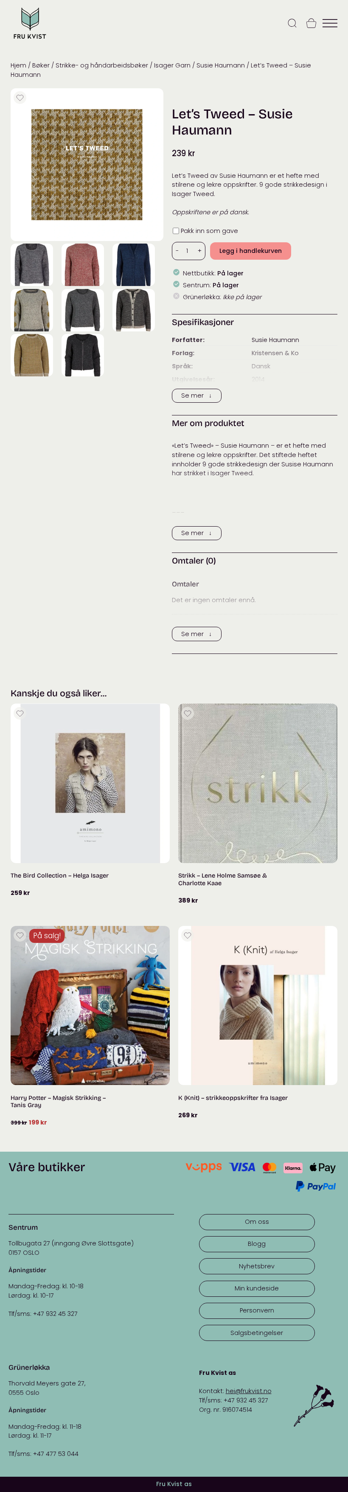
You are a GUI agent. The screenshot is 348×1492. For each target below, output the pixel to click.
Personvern (257, 1310)
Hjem (18, 65)
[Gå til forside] (30, 39)
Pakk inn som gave (209, 231)
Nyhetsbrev (257, 1266)
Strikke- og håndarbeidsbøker (102, 65)
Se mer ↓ (196, 395)
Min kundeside (257, 1288)
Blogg (257, 1244)
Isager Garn (172, 65)
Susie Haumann (220, 65)
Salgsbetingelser (256, 1333)
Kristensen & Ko (275, 353)
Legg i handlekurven (250, 251)
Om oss (257, 1221)
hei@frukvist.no (249, 1391)
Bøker (41, 65)
